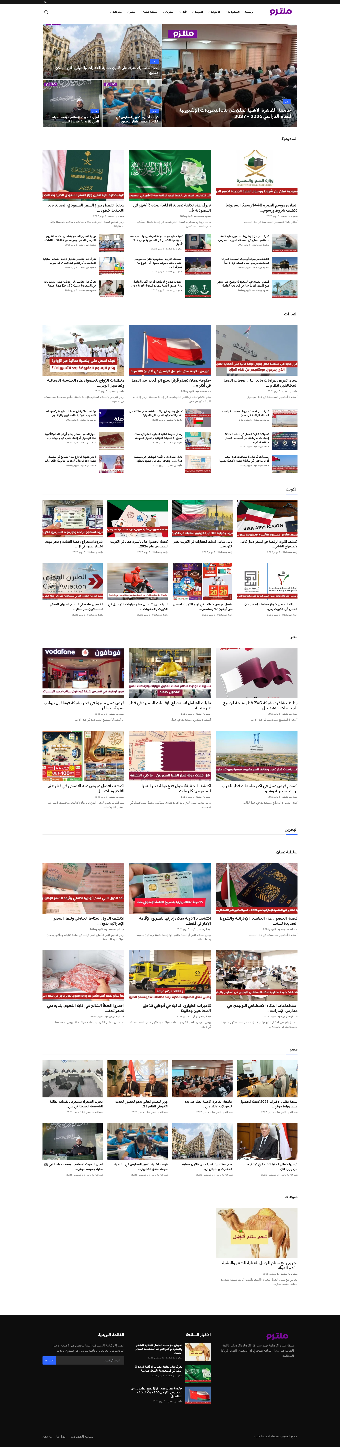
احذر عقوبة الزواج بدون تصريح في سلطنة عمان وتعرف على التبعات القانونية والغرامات (70, 458)
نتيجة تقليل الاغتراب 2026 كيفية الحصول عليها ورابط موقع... (269, 1104)
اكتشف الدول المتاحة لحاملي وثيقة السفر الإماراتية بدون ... (89, 921)
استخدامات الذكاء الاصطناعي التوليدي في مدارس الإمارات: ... (262, 1008)
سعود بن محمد (289, 216)
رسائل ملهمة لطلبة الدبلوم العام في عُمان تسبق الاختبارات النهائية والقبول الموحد (158, 436)
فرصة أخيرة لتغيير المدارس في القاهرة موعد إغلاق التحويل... (141, 1166)
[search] (46, 12)
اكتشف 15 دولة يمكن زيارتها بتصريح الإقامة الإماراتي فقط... (175, 921)
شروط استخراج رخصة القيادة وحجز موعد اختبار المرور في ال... (74, 544)
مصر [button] (132, 12)
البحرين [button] (169, 12)
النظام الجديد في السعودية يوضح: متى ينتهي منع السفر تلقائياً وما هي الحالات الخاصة (242, 283)
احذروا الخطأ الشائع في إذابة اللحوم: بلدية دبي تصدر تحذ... (85, 1008)
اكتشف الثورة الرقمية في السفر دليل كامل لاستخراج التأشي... (269, 544)
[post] (229, 75)
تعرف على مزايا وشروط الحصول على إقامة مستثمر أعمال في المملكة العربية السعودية (243, 238)
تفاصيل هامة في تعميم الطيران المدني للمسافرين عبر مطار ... (76, 606)
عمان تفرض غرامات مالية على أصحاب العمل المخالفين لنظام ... (260, 383)
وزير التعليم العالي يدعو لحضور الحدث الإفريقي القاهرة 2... (141, 1104)
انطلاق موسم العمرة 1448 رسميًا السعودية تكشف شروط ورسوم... (261, 208)
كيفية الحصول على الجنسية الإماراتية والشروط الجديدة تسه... (259, 921)
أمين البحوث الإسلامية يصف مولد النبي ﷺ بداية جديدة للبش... (73, 1166)
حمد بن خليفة (290, 714)
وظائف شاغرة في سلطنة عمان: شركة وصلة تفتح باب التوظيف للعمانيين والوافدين (71, 413)
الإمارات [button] (215, 12)
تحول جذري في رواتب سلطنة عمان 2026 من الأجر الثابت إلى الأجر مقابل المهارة (155, 413)
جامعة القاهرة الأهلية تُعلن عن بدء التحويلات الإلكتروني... (209, 1104)
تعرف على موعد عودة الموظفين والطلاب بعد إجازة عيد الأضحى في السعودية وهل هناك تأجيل (156, 240)
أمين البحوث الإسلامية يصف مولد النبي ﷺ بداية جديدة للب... (75, 119)
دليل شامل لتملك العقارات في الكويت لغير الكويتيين (203, 544)
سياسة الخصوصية (81, 1436)
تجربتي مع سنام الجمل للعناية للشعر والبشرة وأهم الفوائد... (260, 1265)
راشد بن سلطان (290, 552)
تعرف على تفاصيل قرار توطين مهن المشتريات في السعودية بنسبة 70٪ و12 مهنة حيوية (70, 283)
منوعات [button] (117, 12)
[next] (290, 75)
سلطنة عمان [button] (150, 12)
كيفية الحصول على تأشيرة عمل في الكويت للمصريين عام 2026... (139, 544)
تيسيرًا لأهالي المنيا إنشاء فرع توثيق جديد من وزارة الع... (270, 1166)
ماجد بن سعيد (290, 391)
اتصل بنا (61, 1436)
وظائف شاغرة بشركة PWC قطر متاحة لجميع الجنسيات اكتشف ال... (260, 705)
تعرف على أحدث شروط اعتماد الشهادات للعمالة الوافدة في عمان (245, 413)
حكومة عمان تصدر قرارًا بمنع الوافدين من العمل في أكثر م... (170, 383)
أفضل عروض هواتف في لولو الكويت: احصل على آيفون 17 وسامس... (203, 606)
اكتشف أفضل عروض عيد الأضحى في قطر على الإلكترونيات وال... (86, 788)
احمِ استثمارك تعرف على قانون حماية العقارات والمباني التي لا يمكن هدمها (107, 70)
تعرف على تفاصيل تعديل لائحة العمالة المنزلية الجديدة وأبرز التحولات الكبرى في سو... (69, 261)
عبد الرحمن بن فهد (287, 929)
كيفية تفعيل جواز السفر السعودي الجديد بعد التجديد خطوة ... (86, 208)
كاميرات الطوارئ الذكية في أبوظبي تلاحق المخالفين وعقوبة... (177, 1008)
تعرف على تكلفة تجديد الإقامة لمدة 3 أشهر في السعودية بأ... (172, 208)
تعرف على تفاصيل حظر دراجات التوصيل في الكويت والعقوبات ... (138, 606)
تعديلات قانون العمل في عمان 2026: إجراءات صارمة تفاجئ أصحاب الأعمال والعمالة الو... (247, 438)
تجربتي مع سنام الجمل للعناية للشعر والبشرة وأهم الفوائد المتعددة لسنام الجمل (158, 1349)
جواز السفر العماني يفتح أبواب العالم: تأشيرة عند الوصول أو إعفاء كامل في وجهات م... (70, 436)
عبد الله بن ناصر (289, 1112)
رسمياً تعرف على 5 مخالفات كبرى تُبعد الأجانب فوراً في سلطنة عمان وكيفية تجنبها (244, 458)
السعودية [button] (234, 12)
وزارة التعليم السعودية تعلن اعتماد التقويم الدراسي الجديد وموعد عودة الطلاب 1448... (69, 238)
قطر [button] (184, 12)
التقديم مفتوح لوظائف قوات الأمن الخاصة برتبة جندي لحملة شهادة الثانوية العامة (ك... (156, 283)
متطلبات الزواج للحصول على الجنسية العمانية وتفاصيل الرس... (85, 383)
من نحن (47, 1436)
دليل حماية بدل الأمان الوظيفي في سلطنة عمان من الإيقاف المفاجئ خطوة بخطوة (158, 458)
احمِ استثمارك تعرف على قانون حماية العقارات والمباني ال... (207, 1166)
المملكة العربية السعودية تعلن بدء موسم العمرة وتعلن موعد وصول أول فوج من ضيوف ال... (158, 263)
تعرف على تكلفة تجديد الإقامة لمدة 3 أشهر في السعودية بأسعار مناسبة (158, 1368)
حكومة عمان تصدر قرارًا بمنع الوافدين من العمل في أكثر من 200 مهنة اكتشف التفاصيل (156, 1392)
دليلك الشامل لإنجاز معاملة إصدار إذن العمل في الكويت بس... (271, 606)
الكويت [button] (198, 12)
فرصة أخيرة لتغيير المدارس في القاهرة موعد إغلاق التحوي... (137, 119)
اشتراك (49, 1360)
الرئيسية (249, 12)
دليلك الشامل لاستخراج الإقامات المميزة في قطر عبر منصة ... (170, 705)
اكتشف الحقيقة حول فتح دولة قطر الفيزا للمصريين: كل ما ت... (176, 788)
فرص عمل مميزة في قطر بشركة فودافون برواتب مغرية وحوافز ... (84, 705)
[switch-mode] (45, 2)
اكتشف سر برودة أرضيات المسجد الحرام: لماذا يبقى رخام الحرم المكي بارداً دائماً (245, 261)
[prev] (168, 75)
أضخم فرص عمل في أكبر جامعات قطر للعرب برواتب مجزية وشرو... (260, 788)
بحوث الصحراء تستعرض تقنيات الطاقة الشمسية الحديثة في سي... (76, 1104)
